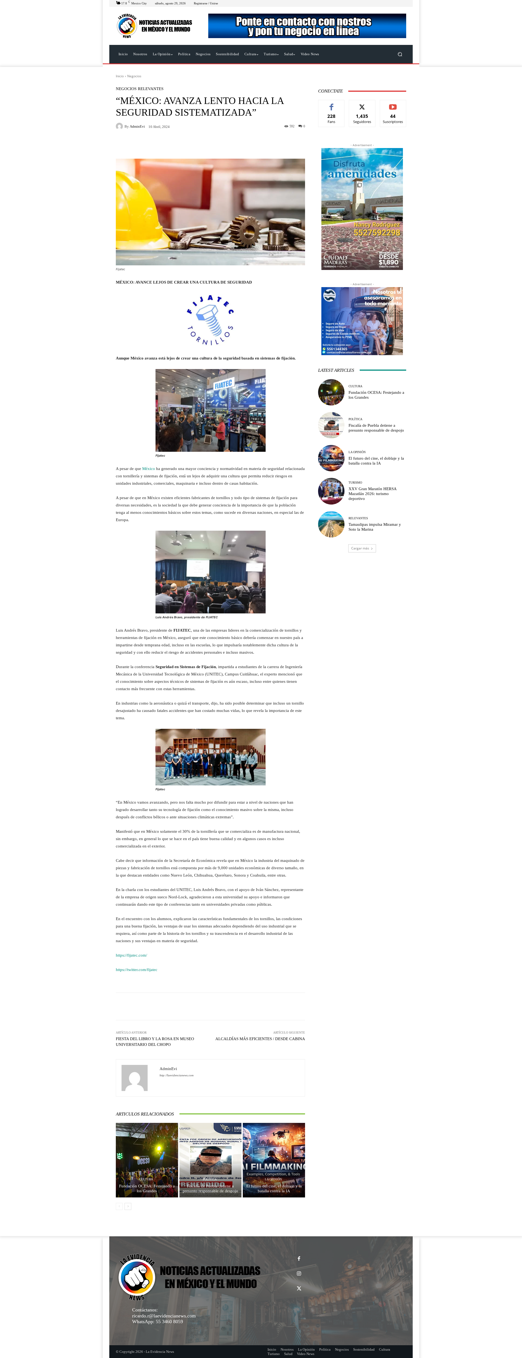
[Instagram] (299, 1274)
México (148, 468)
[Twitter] (299, 1289)
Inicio (120, 76)
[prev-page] (119, 1206)
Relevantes (150, 89)
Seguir (362, 104)
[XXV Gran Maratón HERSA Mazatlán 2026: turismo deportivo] (331, 491)
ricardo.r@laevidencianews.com (164, 1316)
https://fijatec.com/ (131, 955)
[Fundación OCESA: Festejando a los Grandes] (147, 1160)
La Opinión (273, 1179)
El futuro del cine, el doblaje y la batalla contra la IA (274, 1188)
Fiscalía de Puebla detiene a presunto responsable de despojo (210, 1188)
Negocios (134, 76)
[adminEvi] (120, 126)
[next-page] (128, 1206)
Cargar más (360, 548)
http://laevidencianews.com (177, 1075)
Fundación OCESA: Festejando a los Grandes (147, 1188)
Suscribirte (393, 104)
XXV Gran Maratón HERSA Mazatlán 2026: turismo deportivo (373, 494)
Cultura (146, 1179)
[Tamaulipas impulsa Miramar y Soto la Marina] (331, 524)
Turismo (355, 482)
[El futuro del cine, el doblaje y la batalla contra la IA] (274, 1160)
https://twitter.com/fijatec (136, 969)
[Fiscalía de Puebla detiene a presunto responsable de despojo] (210, 1160)
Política (210, 1179)
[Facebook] (299, 1259)
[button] (399, 54)
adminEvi (137, 126)
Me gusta (331, 104)
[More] (284, 1006)
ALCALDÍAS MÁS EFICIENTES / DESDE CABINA (260, 1039)
